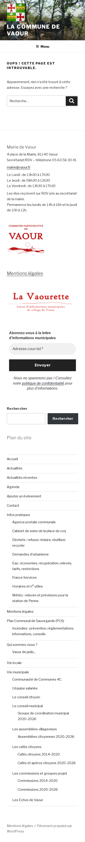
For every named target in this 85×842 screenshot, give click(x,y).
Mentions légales (20, 612)
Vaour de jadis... (24, 652)
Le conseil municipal (27, 706)
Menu (45, 46)
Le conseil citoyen (26, 697)
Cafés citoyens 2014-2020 (39, 754)
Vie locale (14, 663)
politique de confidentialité (43, 383)
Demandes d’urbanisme (30, 554)
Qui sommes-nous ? (22, 645)
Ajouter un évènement (24, 496)
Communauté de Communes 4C (36, 679)
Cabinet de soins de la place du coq (39, 531)
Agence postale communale (34, 522)
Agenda (13, 487)
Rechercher (17, 409)
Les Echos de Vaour (27, 800)
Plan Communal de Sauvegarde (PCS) (35, 621)
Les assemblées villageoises (34, 729)
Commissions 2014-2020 (38, 781)
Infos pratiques (18, 515)
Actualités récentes (22, 478)
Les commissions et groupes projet (39, 773)
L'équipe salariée (25, 688)
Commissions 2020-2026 (38, 790)
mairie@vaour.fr (18, 167)
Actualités (14, 468)
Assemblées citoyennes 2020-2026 (46, 737)
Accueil (12, 459)
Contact (13, 506)
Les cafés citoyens (26, 747)
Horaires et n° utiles (27, 586)
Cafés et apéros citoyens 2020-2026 (47, 763)
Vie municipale (18, 672)
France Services (24, 577)
